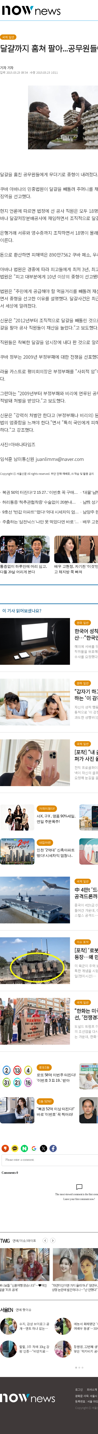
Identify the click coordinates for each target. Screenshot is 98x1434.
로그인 (79, 1389)
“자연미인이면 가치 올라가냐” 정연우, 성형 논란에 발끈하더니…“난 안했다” (39, 1287)
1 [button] (76, 1368)
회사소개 (92, 1389)
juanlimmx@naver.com (60, 459)
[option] (39, 1271)
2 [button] (79, 1368)
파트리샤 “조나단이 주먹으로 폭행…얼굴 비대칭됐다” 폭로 (34, 1328)
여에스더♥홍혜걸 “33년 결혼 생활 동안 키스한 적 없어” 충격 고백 (34, 1351)
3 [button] (82, 1368)
